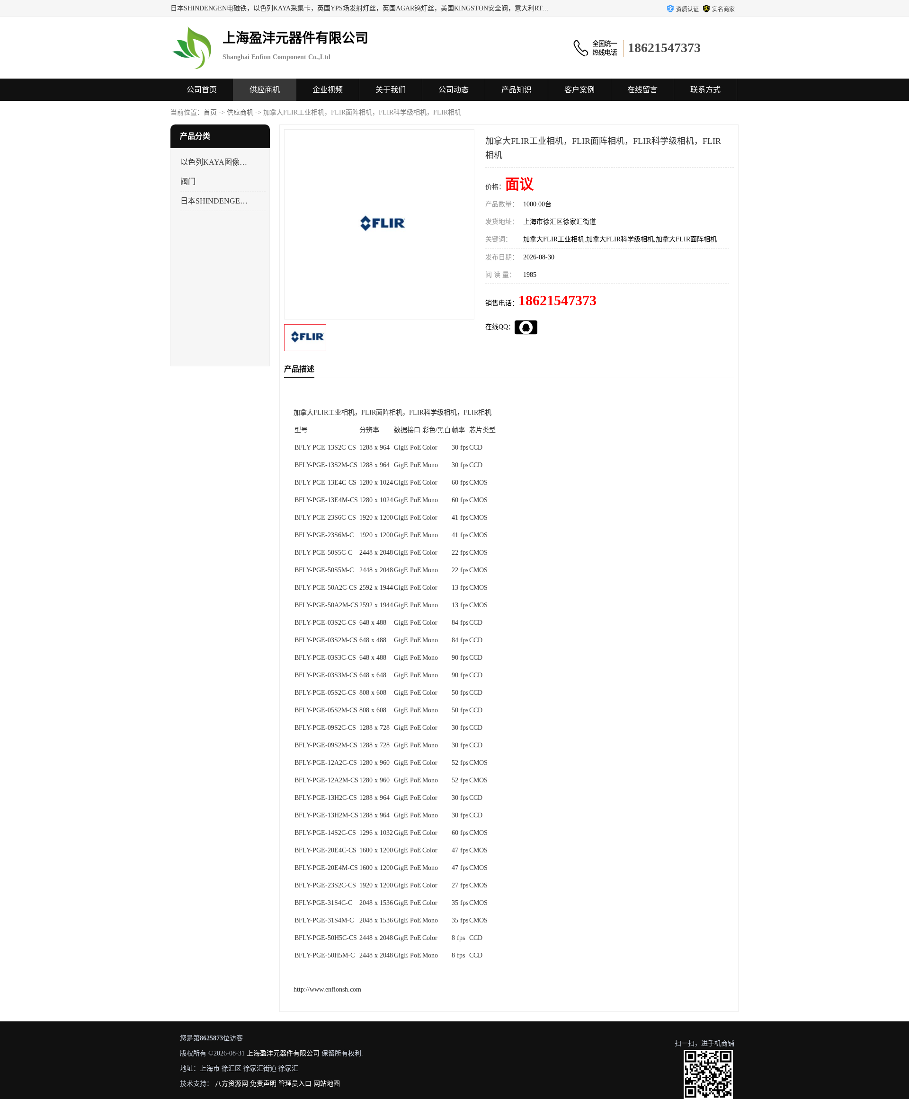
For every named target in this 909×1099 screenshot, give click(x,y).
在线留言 (642, 90)
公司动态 (453, 90)
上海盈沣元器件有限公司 (283, 1053)
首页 (210, 112)
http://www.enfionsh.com (327, 989)
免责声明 (263, 1083)
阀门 (188, 181)
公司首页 (202, 90)
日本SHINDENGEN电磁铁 (214, 201)
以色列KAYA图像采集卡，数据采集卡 (214, 162)
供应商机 (265, 90)
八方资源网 (231, 1083)
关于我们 (390, 90)
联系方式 (705, 90)
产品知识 (516, 90)
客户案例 (579, 90)
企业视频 (327, 90)
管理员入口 (295, 1083)
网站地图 (326, 1083)
